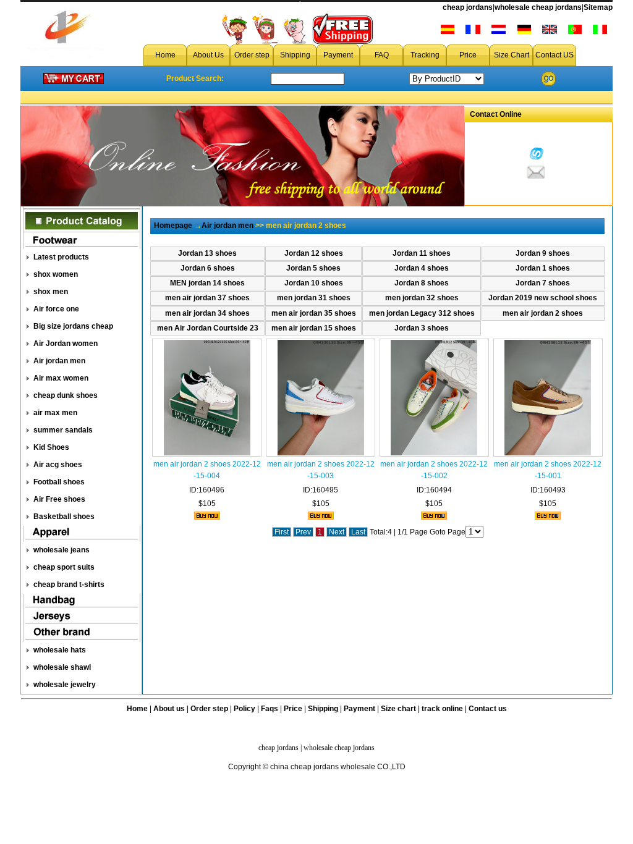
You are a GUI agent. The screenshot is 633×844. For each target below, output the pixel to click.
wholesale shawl (62, 667)
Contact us (488, 708)
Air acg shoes (57, 464)
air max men (55, 412)
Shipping (295, 55)
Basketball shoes (64, 516)
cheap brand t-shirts (68, 584)
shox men (50, 291)
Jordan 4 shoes (421, 268)
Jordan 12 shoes (313, 253)
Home (165, 55)
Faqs (269, 708)
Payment (338, 55)
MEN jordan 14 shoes (207, 283)
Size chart (398, 708)
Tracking (425, 55)
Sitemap (598, 7)
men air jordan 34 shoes (207, 313)
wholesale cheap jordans (538, 7)
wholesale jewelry (64, 684)
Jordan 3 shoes (421, 328)
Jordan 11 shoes (422, 253)
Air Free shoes (59, 499)
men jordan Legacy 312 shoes (422, 313)
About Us (208, 55)
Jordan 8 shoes (421, 283)
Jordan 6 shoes (208, 268)
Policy (244, 708)
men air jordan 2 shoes (543, 313)
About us (169, 708)
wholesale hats (59, 650)
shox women (55, 274)
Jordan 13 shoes (207, 253)
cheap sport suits (64, 567)
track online (442, 708)
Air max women (60, 378)
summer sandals (63, 430)
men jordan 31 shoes (313, 297)
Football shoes (59, 482)
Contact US (554, 55)
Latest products (61, 257)
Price (468, 55)
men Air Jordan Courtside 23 (207, 328)
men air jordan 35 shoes (313, 313)
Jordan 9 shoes (543, 253)
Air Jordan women (65, 343)
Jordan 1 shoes (543, 268)
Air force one (56, 309)
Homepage (173, 225)
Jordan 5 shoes (313, 268)
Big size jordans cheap (73, 326)
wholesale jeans (61, 550)
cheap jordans (468, 7)
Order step (252, 55)
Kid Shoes (51, 447)
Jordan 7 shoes (543, 283)
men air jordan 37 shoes (207, 297)
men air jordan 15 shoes (313, 328)
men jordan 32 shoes (422, 297)
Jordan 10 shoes (313, 283)
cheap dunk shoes (65, 395)
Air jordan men (59, 361)
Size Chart (511, 55)
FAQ (382, 55)
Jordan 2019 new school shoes (542, 297)
